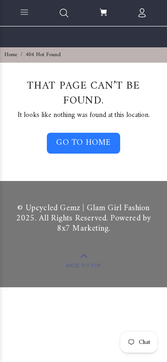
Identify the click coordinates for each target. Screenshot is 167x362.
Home (11, 55)
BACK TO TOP (83, 266)
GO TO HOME (83, 143)
